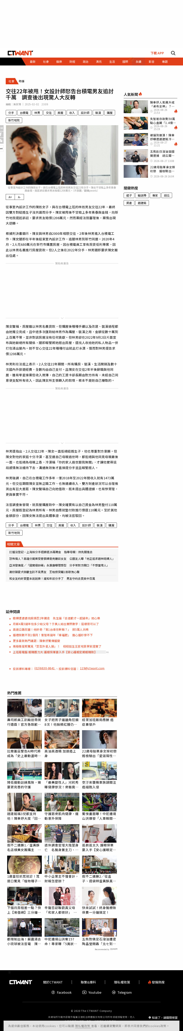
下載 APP (157, 53)
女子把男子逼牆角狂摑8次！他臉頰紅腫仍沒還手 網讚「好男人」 (61, 722)
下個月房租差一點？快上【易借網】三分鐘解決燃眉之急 (24, 910)
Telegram (124, 992)
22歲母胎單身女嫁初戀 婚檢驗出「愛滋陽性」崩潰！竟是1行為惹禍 (99, 753)
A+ (10, 197)
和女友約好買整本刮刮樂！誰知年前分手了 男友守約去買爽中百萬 (52, 578)
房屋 (60, 112)
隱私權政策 (83, 1026)
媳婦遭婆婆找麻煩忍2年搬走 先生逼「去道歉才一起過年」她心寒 (56, 618)
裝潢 (98, 112)
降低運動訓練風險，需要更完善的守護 (24, 784)
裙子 (129, 195)
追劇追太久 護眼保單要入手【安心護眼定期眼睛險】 (99, 847)
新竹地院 (14, 120)
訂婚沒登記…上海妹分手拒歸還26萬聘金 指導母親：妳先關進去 (51, 552)
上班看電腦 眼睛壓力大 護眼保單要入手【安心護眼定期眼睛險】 (55, 652)
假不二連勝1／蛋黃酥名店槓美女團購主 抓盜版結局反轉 (24, 847)
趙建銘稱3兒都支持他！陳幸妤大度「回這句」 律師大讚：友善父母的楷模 (24, 816)
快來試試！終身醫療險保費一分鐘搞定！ (99, 910)
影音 (151, 61)
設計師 (85, 112)
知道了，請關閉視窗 (165, 1017)
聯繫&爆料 (88, 982)
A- (19, 197)
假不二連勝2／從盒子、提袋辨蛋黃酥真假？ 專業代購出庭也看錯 (99, 878)
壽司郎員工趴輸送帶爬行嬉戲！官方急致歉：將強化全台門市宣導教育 (24, 722)
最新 (33, 61)
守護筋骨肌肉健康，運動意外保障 (61, 816)
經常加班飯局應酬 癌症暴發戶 (98, 722)
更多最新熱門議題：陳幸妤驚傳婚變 (36, 641)
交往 (49, 112)
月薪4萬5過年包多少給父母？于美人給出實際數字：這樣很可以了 (56, 624)
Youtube (94, 992)
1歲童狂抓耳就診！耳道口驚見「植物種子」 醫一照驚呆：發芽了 (24, 878)
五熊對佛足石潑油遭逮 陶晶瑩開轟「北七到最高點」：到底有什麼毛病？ (99, 941)
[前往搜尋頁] (173, 53)
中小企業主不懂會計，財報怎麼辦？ (61, 878)
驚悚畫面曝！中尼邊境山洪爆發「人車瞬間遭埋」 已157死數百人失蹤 (99, 816)
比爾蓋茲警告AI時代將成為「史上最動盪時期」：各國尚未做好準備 (24, 753)
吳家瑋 (17, 104)
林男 (37, 112)
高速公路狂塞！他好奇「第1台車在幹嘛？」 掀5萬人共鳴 (51, 629)
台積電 (24, 112)
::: (9, 67)
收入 (72, 112)
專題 (165, 61)
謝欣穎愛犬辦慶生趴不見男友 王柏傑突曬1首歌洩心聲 (44, 572)
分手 (11, 112)
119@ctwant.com (92, 668)
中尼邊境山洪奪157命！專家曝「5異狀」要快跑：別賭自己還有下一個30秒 (61, 941)
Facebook (64, 992)
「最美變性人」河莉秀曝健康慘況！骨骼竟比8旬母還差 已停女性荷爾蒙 (61, 784)
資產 (129, 203)
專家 (155, 195)
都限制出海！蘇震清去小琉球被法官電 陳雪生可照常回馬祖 (24, 941)
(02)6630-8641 (45, 668)
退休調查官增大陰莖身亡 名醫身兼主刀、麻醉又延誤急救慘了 (61, 847)
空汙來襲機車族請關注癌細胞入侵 (99, 784)
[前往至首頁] (20, 53)
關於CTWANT (53, 982)
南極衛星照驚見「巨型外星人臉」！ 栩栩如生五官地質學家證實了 (57, 646)
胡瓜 (167, 195)
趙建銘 (142, 203)
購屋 (110, 112)
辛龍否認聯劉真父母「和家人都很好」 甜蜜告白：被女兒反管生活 (61, 910)
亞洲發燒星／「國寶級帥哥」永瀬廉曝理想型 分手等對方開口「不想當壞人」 (59, 565)
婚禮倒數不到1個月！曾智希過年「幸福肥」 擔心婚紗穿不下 (53, 635)
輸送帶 (142, 195)
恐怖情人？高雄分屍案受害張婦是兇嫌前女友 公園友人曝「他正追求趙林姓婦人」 (62, 558)
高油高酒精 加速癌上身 (60, 753)
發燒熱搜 (158, 982)
